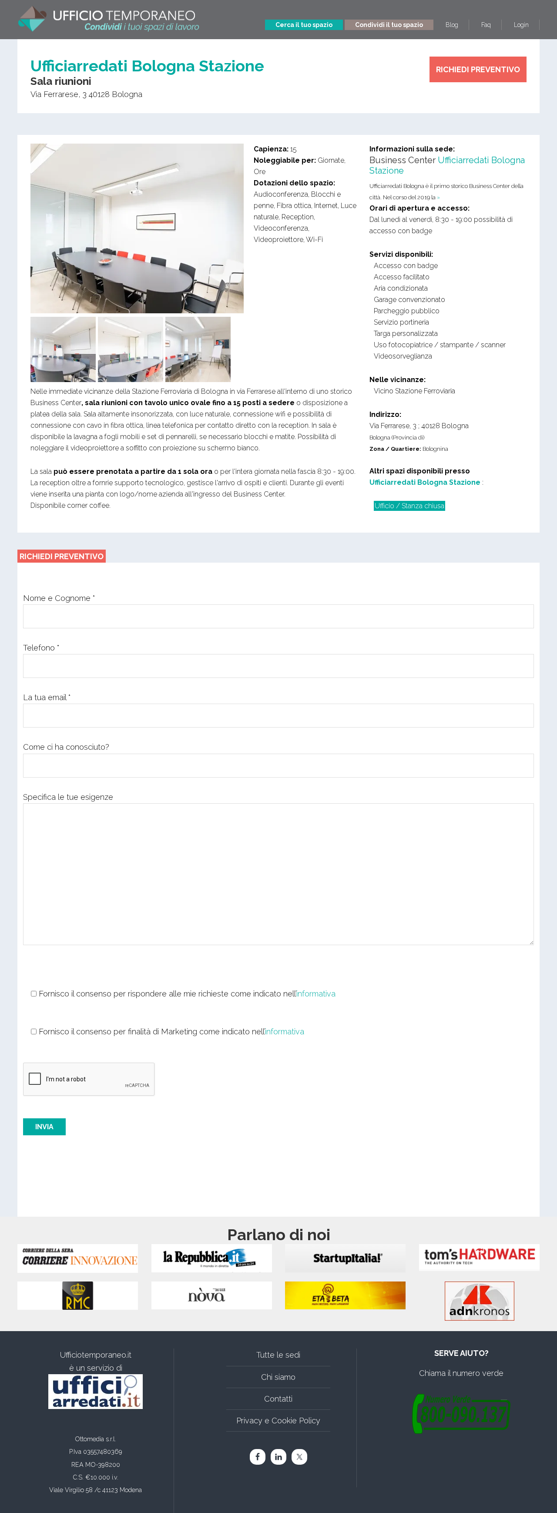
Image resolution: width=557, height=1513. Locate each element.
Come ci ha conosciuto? (66, 746)
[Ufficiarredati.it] (96, 1391)
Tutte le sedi (278, 1354)
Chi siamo (278, 1377)
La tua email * (47, 697)
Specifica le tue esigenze (68, 797)
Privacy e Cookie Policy (278, 1420)
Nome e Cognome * (59, 598)
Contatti (278, 1398)
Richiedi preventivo (478, 69)
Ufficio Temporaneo (108, 16)
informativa (316, 993)
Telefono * (41, 647)
